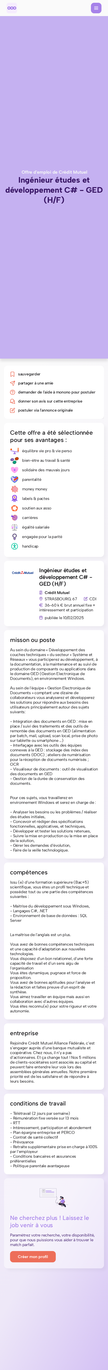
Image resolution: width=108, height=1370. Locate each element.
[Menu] (96, 8)
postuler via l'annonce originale (45, 410)
